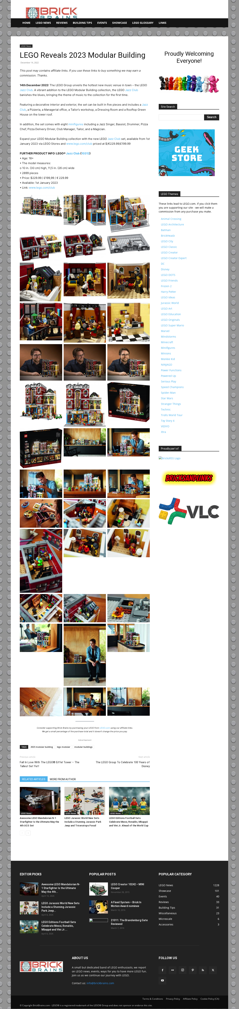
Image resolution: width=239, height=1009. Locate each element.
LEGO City (167, 241)
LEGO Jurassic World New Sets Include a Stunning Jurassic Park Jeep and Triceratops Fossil (82, 822)
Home (26, 22)
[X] (213, 970)
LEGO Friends (169, 280)
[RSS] (203, 970)
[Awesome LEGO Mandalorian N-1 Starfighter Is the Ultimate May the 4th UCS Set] (40, 801)
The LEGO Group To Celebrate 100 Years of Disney (123, 764)
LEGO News (43, 22)
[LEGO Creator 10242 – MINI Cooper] (98, 889)
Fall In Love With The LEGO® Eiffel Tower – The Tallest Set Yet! (49, 764)
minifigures (75, 124)
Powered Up (168, 376)
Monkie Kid (168, 359)
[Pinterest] (192, 970)
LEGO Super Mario (172, 325)
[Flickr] (172, 970)
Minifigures (168, 348)
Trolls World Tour (172, 415)
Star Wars (167, 398)
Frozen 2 (166, 286)
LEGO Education (171, 314)
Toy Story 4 (167, 420)
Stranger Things (171, 404)
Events (102, 22)
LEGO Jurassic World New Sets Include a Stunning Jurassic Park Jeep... (60, 907)
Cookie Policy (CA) (210, 998)
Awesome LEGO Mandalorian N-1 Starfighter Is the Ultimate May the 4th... (60, 888)
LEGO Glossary (142, 22)
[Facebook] (162, 970)
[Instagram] (182, 970)
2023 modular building (42, 746)
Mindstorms (168, 336)
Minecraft (167, 342)
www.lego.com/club (79, 143)
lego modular (63, 746)
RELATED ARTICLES (33, 779)
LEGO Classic (169, 247)
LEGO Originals (170, 320)
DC (162, 263)
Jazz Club (26, 90)
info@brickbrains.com (100, 983)
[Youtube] (162, 980)
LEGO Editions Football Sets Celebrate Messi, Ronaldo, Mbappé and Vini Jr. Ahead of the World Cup (128, 822)
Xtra (163, 432)
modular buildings (83, 746)
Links (162, 22)
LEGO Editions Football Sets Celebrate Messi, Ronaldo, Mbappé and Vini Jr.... (58, 926)
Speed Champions (172, 387)
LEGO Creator (169, 252)
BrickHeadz (168, 235)
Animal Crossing (171, 219)
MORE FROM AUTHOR (63, 779)
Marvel (165, 331)
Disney (165, 269)
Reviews (62, 22)
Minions (166, 353)
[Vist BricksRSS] (169, 458)
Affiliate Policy (190, 998)
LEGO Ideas (168, 297)
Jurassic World (170, 303)
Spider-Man (168, 392)
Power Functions (171, 370)
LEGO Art (166, 308)
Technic (166, 409)
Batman (166, 230)
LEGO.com (105, 728)
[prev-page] (22, 833)
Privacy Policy (173, 998)
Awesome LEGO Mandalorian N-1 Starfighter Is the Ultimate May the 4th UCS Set (39, 822)
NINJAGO (166, 364)
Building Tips (82, 22)
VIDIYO (165, 426)
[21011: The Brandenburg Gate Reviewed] (98, 924)
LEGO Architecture (172, 224)
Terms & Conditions (152, 998)
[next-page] (28, 833)
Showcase (119, 22)
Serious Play (168, 381)
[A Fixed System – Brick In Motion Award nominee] (98, 906)
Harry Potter (168, 291)
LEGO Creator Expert (174, 258)
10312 (85, 153)
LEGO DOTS (168, 275)
